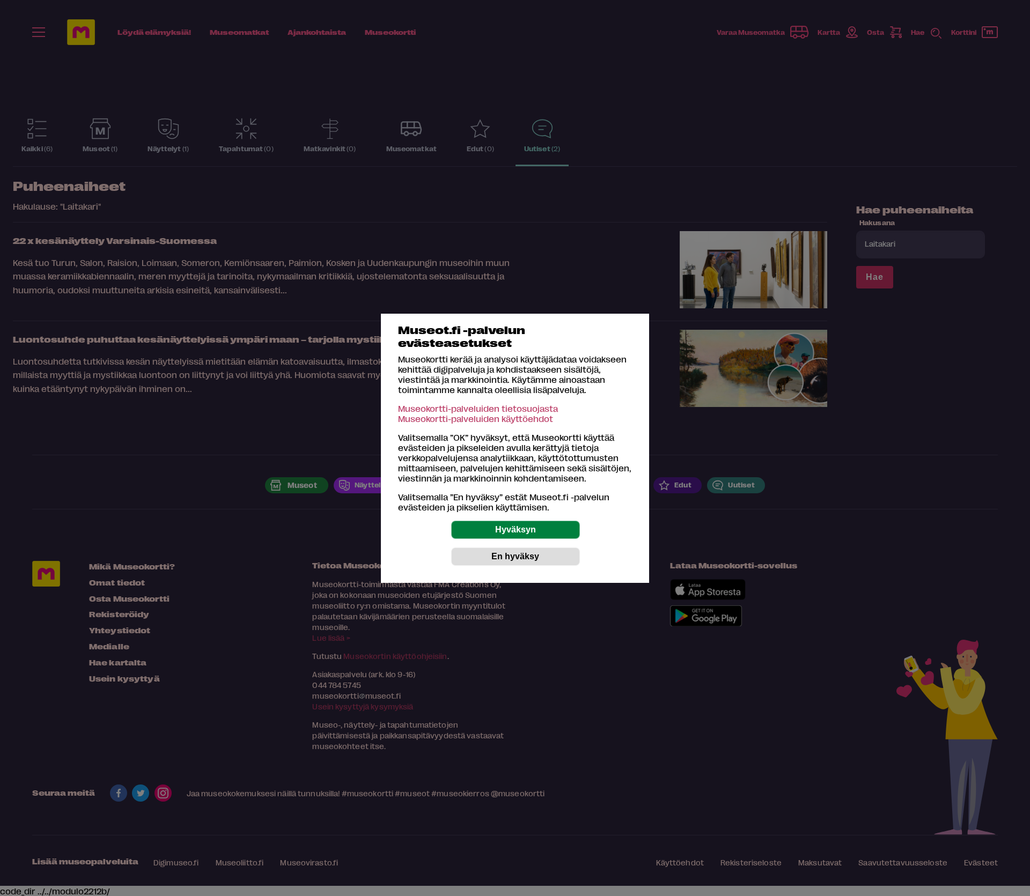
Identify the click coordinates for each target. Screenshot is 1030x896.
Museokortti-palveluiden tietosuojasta (478, 408)
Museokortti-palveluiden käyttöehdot (475, 418)
